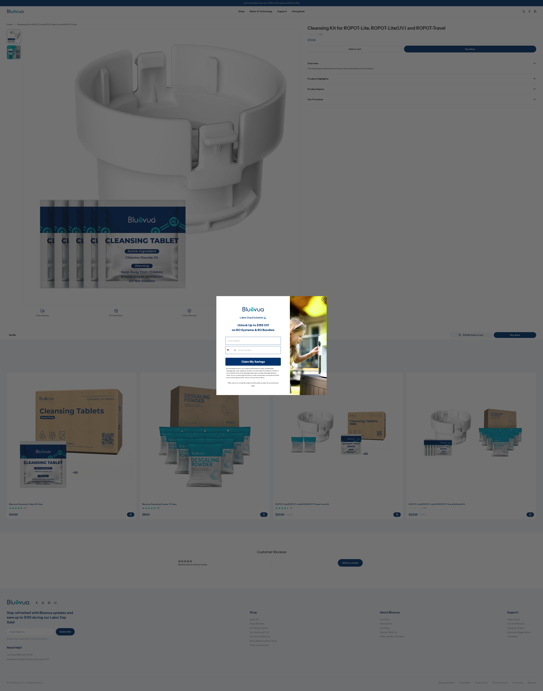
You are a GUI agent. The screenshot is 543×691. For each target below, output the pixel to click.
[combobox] (231, 350)
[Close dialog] (324, 299)
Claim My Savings (253, 361)
